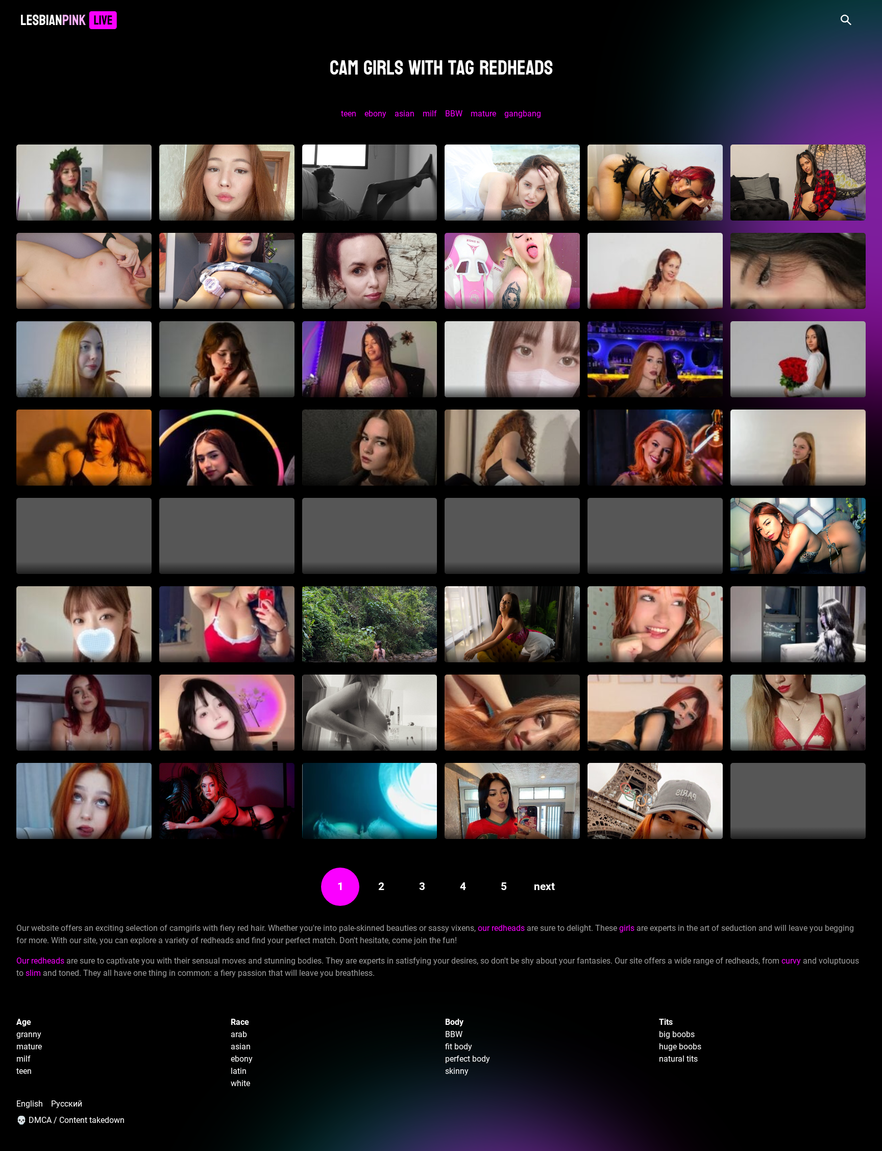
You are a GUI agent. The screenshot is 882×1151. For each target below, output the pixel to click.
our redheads (501, 928)
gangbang (522, 113)
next (544, 886)
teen (348, 113)
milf (430, 113)
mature (483, 113)
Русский (66, 1104)
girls (626, 928)
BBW (453, 113)
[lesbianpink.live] (68, 20)
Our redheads (40, 961)
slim (33, 973)
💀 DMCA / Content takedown (70, 1120)
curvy (791, 961)
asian (404, 113)
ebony (375, 113)
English (29, 1104)
